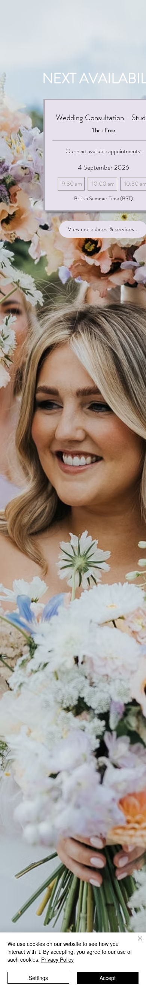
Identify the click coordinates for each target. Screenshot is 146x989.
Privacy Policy (57, 959)
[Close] (136, 943)
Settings (38, 978)
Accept (108, 978)
